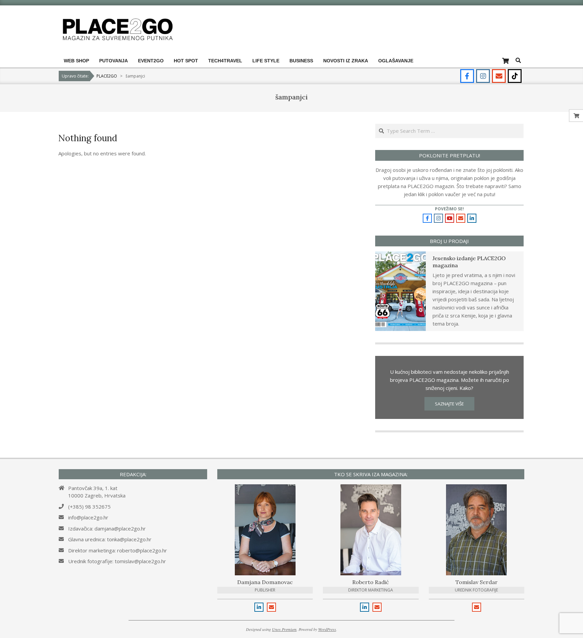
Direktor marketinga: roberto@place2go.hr (117, 550)
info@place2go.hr (88, 517)
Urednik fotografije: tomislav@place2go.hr (117, 561)
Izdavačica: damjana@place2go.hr (107, 528)
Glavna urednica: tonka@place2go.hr (109, 539)
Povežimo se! (449, 209)
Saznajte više (449, 404)
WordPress (327, 629)
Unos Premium (284, 629)
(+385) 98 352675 (89, 506)
